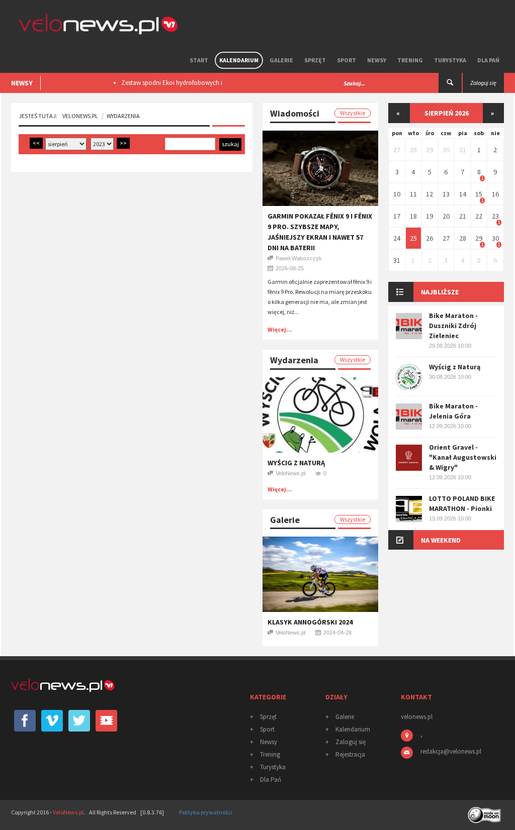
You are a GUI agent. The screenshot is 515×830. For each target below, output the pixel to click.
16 (495, 193)
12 (429, 193)
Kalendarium (239, 60)
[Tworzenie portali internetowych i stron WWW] (485, 811)
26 (429, 238)
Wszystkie (352, 113)
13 (446, 193)
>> (123, 143)
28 (413, 149)
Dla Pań (488, 60)
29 (429, 149)
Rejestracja (350, 754)
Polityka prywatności (205, 812)
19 (429, 216)
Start (199, 60)
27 (396, 149)
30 (446, 149)
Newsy (376, 60)
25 (413, 238)
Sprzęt (315, 60)
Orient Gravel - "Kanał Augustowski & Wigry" (462, 457)
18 (413, 216)
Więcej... (280, 329)
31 (462, 149)
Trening (410, 60)
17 (396, 216)
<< (36, 143)
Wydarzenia (123, 116)
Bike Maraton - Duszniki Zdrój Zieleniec (453, 325)
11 (413, 193)
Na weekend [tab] (441, 540)
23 (495, 216)
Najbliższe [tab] (440, 291)
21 (462, 216)
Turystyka (450, 60)
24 (396, 238)
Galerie (281, 60)
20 (446, 216)
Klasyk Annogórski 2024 (310, 622)
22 (478, 216)
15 (478, 193)
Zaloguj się (350, 742)
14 (462, 193)
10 (396, 193)
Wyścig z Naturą (296, 462)
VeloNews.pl (80, 116)
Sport (346, 60)
